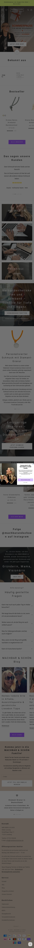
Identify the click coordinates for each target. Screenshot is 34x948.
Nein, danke (25, 482)
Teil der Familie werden (25, 479)
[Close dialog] (33, 464)
